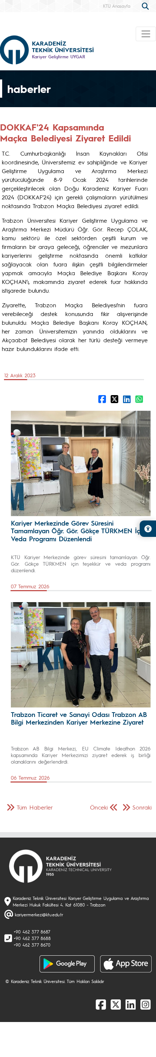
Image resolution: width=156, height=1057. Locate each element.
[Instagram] (145, 1004)
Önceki (99, 807)
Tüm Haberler (35, 807)
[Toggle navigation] (146, 34)
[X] (116, 1004)
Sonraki (142, 807)
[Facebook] (101, 1004)
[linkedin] (131, 1004)
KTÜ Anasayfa (116, 6)
